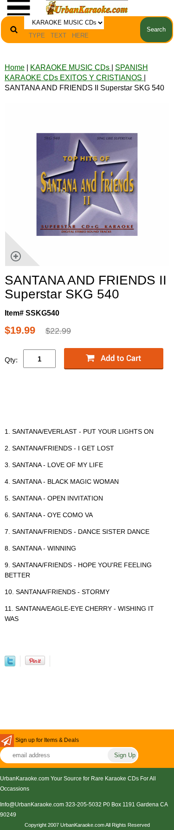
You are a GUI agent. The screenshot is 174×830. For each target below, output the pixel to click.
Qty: (11, 360)
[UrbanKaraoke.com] (87, 7)
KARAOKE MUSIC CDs (70, 67)
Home (15, 67)
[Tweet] (10, 664)
